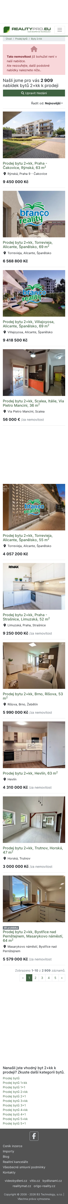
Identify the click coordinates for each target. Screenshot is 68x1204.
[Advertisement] (34, 11)
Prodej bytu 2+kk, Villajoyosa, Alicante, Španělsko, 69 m (29, 323)
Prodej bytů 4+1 (14, 1114)
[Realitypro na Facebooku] (34, 1136)
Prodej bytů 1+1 (14, 1087)
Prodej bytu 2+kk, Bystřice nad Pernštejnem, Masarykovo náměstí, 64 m (33, 936)
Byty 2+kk (36, 38)
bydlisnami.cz (52, 1181)
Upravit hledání (35, 93)
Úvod (9, 38)
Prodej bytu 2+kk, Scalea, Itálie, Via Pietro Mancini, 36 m (33, 403)
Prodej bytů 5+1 (14, 1123)
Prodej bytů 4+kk (15, 1110)
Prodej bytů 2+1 (14, 1096)
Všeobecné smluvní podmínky (24, 1167)
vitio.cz (35, 1181)
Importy (8, 1151)
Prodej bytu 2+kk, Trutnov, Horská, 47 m (33, 850)
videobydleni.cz (16, 1181)
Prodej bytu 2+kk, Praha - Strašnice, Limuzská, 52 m (26, 617)
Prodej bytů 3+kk (15, 1101)
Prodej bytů (21, 38)
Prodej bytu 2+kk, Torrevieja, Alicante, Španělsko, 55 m (28, 537)
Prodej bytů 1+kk (15, 1083)
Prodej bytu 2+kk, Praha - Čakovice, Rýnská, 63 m (25, 165)
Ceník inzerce (12, 1146)
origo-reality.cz (44, 1186)
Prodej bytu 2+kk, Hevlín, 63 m (30, 773)
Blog (6, 1156)
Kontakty (9, 1172)
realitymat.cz (22, 1186)
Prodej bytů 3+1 (14, 1105)
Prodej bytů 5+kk (15, 1119)
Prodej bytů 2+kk (15, 1092)
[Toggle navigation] (59, 30)
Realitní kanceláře (15, 1162)
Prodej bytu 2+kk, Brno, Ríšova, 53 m (33, 696)
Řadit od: (45, 103)
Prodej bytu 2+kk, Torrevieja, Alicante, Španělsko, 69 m (28, 244)
